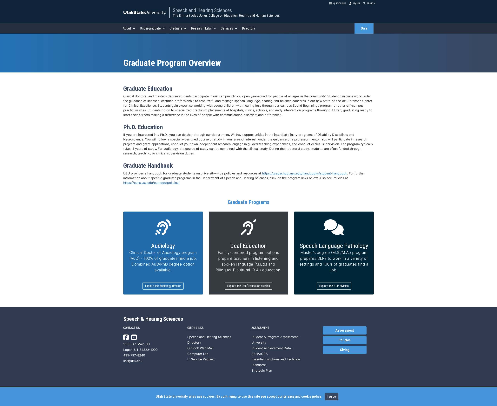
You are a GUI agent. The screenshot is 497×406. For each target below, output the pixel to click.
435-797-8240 (134, 355)
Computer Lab (198, 354)
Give (364, 28)
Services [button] (227, 28)
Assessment (344, 330)
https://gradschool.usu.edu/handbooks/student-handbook (304, 173)
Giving (344, 350)
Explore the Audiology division (163, 286)
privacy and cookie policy (302, 396)
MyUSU (356, 3)
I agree (331, 396)
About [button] (127, 28)
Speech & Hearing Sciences (153, 319)
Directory (248, 28)
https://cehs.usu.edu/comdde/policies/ (151, 183)
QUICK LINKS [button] (339, 3)
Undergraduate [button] (150, 28)
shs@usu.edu (132, 361)
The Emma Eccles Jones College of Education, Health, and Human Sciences (226, 15)
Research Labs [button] (201, 28)
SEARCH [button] (371, 3)
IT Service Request (201, 359)
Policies (345, 340)
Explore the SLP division (334, 286)
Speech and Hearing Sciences (202, 10)
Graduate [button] (176, 28)
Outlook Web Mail (200, 348)
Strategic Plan (261, 370)
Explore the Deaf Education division (248, 286)
